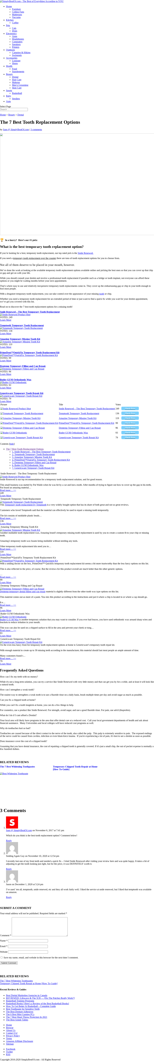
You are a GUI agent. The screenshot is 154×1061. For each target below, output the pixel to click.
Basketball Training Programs (20, 1001)
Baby (8, 96)
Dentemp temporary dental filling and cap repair (22, 591)
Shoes (15, 63)
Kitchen (10, 20)
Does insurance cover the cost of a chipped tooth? (23, 741)
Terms (9, 1038)
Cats (14, 28)
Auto (8, 101)
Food (14, 69)
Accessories (11, 58)
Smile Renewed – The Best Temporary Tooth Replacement (30, 312)
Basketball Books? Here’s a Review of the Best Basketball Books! (37, 1003)
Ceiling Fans (18, 12)
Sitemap (10, 1044)
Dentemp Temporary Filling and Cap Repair (23, 366)
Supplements (18, 71)
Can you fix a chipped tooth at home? (18, 700)
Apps (14, 36)
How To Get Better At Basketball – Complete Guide (31, 1006)
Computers (17, 41)
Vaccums (16, 17)
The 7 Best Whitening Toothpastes (17, 766)
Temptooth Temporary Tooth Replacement (22, 325)
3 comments (36, 129)
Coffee (15, 22)
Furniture (16, 9)
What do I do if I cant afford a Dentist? (18, 715)
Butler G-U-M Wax (9, 619)
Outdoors (10, 50)
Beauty (9, 74)
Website (4, 952)
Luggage (16, 60)
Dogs (14, 31)
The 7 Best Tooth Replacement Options (25, 449)
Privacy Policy (13, 1035)
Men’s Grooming (20, 85)
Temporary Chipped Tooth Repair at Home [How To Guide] (28, 983)
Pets (8, 25)
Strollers (16, 98)
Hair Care (16, 79)
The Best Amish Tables (17, 1020)
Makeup (16, 82)
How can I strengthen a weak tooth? (17, 689)
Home (9, 6)
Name (4, 940)
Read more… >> (8, 490)
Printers (15, 47)
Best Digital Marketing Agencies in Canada (26, 995)
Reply (9, 840)
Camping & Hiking (21, 52)
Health (9, 66)
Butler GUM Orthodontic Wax (15, 379)
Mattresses (17, 14)
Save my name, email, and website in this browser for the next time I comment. (41, 957)
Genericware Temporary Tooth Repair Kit (21, 393)
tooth (101, 293)
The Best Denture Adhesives (19, 1011)
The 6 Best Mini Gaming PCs (20, 1014)
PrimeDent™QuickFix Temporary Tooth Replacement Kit (29, 352)
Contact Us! (11, 1033)
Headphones (18, 39)
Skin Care (17, 87)
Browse (9, 1027)
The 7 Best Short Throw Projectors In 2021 (26, 1017)
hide (12, 444)
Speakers (16, 44)
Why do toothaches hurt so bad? (15, 728)
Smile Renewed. (85, 253)
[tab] (77, 676)
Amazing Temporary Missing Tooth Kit (20, 339)
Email (3, 946)
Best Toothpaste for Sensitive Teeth (23, 1009)
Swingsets (17, 55)
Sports (9, 90)
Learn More (5, 320)
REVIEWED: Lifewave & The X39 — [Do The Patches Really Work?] (40, 998)
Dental (15, 77)
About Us (10, 1030)
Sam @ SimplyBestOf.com (16, 129)
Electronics (11, 33)
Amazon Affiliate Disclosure (19, 1041)
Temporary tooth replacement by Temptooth (25, 504)
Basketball (17, 93)
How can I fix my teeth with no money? (19, 676)
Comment (5, 935)
